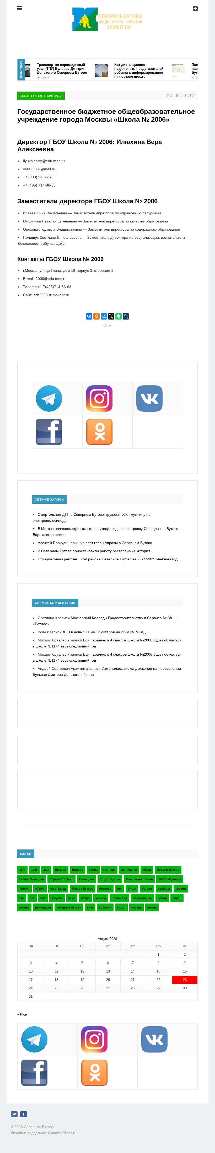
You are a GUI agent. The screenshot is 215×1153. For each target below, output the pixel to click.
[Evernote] (118, 316)
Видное (77, 869)
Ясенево (105, 888)
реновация (43, 907)
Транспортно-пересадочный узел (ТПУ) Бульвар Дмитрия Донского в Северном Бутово (55, 69)
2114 (46, 869)
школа (152, 907)
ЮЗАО (40, 888)
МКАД (147, 869)
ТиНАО (24, 888)
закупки (57, 898)
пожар (162, 898)
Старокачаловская (139, 879)
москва (100, 898)
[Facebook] (23, 1114)
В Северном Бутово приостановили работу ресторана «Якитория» (95, 551)
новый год (119, 898)
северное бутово (69, 907)
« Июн (22, 1014)
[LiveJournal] (126, 316)
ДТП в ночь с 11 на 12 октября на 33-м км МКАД (104, 632)
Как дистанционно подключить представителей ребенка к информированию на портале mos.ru (131, 70)
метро (85, 898)
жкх (43, 898)
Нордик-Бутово (168, 869)
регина (24, 907)
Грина (93, 869)
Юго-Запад (58, 888)
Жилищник (129, 869)
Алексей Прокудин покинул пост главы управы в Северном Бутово (95, 543)
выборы (164, 888)
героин (181, 888)
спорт (121, 907)
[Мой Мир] (104, 316)
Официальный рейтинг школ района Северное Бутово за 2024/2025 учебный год (108, 559)
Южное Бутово (82, 888)
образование (142, 898)
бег (119, 888)
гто (21, 898)
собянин (105, 907)
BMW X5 (60, 869)
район (177, 898)
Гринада (109, 869)
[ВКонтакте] (89, 316)
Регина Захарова (31, 879)
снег (90, 907)
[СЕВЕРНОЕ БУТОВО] (107, 12)
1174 (22, 869)
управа (136, 907)
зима (71, 898)
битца (132, 888)
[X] (111, 316)
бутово (147, 888)
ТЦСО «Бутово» (169, 879)
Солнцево (86, 879)
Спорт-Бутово (110, 879)
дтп (32, 898)
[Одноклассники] (96, 316)
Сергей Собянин (61, 879)
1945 (34, 869)
